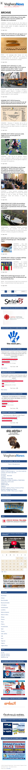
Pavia (2, 621)
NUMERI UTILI (4, 483)
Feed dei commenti (5, 655)
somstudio (9, 768)
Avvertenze (3, 474)
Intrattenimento (4, 607)
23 (21, 566)
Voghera (3, 643)
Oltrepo (2, 617)
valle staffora (4, 633)
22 (17, 566)
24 (25, 566)
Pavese (3, 619)
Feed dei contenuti (5, 654)
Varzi (2, 638)
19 (6, 566)
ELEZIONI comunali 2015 (7, 478)
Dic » (5, 571)
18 (2, 566)
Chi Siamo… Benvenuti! (6, 475)
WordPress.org (4, 657)
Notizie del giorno (5, 612)
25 (2, 569)
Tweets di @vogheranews (14, 464)
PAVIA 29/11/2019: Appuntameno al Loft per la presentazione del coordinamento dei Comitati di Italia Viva (13, 277)
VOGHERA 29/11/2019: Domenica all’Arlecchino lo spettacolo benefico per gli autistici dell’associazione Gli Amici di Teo (13, 101)
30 (21, 569)
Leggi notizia (4, 30)
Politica (3, 624)
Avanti (23, 291)
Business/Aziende (5, 602)
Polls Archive (4, 368)
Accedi (2, 652)
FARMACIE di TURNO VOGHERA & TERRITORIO (12, 480)
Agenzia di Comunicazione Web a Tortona (14, 588)
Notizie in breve (4, 614)
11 (2, 563)
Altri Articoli (3, 595)
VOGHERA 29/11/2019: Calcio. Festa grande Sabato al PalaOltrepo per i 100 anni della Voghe (13, 239)
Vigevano (3, 640)
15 (17, 563)
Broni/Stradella (4, 600)
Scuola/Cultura (4, 626)
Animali (2, 598)
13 (10, 563)
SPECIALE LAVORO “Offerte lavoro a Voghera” (12, 490)
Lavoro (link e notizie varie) (7, 481)
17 (15, 291)
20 (10, 566)
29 (17, 569)
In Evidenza (4, 605)
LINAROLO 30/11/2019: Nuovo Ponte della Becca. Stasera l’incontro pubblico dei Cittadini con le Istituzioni (13, 18)
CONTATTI (3, 477)
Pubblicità (3, 486)
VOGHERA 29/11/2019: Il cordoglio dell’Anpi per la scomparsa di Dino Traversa (13, 258)
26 (6, 569)
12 (6, 563)
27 (10, 569)
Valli (2, 636)
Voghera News (4, 645)
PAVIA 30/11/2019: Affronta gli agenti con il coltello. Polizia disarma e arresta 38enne (14, 34)
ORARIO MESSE (5, 484)
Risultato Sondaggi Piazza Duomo (9, 489)
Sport (2, 629)
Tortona (2, 631)
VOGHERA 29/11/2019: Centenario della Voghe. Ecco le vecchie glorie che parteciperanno (12, 135)
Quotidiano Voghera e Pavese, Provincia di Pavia (12, 487)
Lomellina (3, 609)
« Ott (2, 571)
